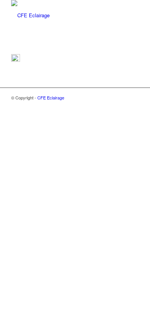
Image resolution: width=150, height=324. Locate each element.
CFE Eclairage (50, 97)
